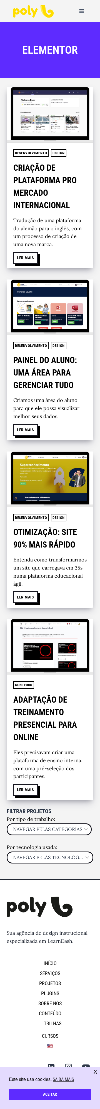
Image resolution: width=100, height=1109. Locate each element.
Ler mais (27, 256)
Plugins (50, 993)
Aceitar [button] (50, 1094)
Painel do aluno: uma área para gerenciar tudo (45, 372)
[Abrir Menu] (81, 11)
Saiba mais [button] (63, 1079)
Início (50, 963)
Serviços (50, 973)
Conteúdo (23, 685)
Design (58, 153)
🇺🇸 (50, 1046)
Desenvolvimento (31, 153)
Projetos (50, 983)
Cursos (50, 1036)
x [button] (95, 1071)
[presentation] (50, 115)
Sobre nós (50, 1003)
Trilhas (52, 1023)
